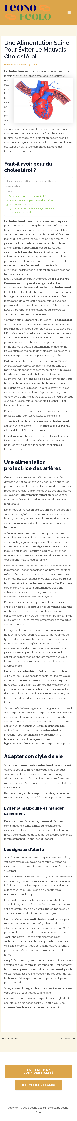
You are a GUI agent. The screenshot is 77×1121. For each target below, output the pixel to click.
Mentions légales (38, 1085)
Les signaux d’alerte (24, 212)
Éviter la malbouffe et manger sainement (35, 208)
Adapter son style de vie (22, 204)
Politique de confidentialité (38, 1071)
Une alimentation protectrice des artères (31, 200)
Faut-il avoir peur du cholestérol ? (26, 196)
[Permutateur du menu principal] (69, 12)
